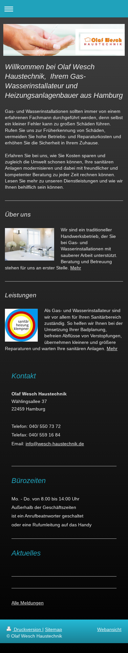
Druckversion (27, 629)
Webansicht (109, 629)
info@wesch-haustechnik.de (55, 443)
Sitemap (53, 629)
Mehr (75, 267)
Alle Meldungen (27, 602)
